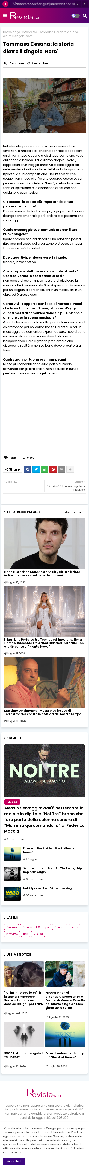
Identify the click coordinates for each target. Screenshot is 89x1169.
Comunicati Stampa (35, 927)
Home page (11, 32)
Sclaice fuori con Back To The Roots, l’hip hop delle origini (52, 870)
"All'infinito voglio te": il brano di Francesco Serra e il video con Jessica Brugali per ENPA (23, 998)
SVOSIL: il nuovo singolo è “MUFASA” (23, 1055)
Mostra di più (73, 512)
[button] (78, 4)
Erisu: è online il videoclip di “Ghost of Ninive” (49, 850)
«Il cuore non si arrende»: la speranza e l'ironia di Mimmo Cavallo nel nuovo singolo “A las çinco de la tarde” (65, 1000)
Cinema (11, 927)
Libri (25, 934)
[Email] (61, 469)
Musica (38, 934)
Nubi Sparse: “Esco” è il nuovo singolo (49, 888)
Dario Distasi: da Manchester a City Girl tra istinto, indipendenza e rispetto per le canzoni (42, 573)
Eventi (74, 927)
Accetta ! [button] (14, 1161)
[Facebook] (27, 469)
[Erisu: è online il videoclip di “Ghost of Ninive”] (12, 854)
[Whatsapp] (44, 469)
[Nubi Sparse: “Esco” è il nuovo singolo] (12, 894)
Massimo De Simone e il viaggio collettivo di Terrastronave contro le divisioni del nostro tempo (42, 712)
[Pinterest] (53, 469)
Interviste (29, 32)
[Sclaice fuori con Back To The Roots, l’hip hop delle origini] (12, 874)
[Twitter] (36, 469)
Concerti (59, 927)
